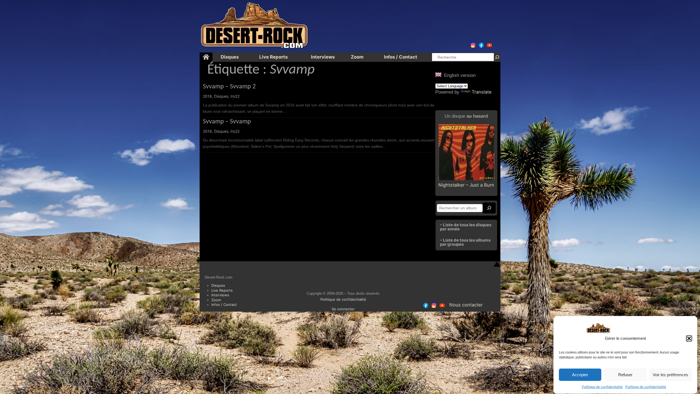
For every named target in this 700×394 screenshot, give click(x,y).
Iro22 (235, 96)
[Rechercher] (497, 57)
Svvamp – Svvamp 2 (229, 86)
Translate (482, 92)
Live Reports (222, 290)
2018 (207, 96)
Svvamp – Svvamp (227, 121)
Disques (221, 96)
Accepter (580, 374)
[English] (438, 75)
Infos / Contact (224, 304)
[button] (689, 338)
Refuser (625, 374)
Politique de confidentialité (602, 387)
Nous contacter (466, 305)
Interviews (220, 295)
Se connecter (343, 309)
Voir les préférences (670, 374)
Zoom (216, 300)
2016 (207, 131)
